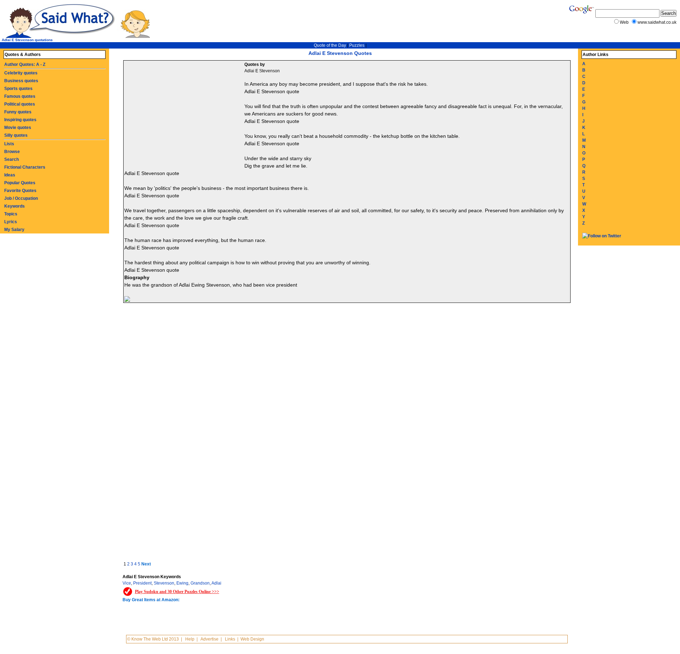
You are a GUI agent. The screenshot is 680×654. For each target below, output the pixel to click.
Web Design (252, 639)
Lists (9, 143)
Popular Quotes (19, 182)
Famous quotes (19, 96)
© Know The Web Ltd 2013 (153, 639)
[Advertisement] (184, 113)
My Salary (14, 229)
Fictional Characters (24, 167)
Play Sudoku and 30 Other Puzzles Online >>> (177, 591)
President (142, 583)
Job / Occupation (21, 198)
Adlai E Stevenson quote (271, 91)
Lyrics (10, 221)
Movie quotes (17, 127)
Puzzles (356, 45)
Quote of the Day (330, 45)
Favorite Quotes (20, 190)
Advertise (209, 639)
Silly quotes (16, 135)
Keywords (14, 206)
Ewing (182, 583)
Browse (12, 151)
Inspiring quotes (20, 119)
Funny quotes (18, 111)
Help (189, 639)
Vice (127, 583)
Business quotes (21, 80)
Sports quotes (18, 88)
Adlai (216, 583)
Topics (10, 214)
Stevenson (164, 583)
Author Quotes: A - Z (24, 64)
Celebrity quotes (21, 73)
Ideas (9, 175)
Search (11, 159)
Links (230, 639)
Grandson (200, 583)
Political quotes (19, 104)
